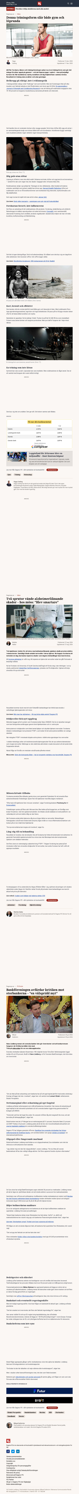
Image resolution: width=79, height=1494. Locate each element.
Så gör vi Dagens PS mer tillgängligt (18, 1482)
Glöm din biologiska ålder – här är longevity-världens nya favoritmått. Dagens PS (43, 755)
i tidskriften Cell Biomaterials (29, 668)
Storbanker (59, 1412)
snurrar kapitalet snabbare (15, 1126)
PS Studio (20, 986)
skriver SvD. (43, 197)
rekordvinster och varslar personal (28, 1377)
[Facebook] (8, 1451)
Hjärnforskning (35, 905)
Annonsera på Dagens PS (15, 1475)
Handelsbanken (30, 1412)
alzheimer (11, 905)
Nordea (42, 1412)
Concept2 (50, 211)
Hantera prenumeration (14, 1456)
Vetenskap (28, 475)
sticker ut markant (58, 1133)
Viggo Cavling (18, 481)
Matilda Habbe (18, 912)
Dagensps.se (10, 14)
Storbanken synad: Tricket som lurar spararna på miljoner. (30, 1222)
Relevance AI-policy (13, 1473)
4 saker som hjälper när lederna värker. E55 (30, 896)
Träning (17, 475)
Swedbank (11, 1416)
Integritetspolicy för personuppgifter (18, 1466)
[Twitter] (13, 1451)
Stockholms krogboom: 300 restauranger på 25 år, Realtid (34, 261)
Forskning (22, 905)
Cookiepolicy (10, 1468)
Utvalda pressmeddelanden (15, 1459)
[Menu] (71, 3)
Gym (9, 475)
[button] (39, 153)
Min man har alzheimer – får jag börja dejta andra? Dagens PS (36, 714)
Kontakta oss (10, 1461)
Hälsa (18, 14)
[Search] (68, 3)
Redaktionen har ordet (13, 1477)
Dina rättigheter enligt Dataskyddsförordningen (22, 1470)
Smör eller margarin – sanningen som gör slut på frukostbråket (36, 201)
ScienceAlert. (11, 805)
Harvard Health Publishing (52, 188)
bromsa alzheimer (15, 659)
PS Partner (10, 1480)
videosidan (16, 1048)
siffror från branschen (25, 1296)
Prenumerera (52, 470)
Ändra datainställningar (14, 1484)
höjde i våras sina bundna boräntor (30, 1237)
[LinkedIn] (18, 1451)
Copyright (9, 1463)
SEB (50, 1412)
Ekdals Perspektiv (14, 1412)
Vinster (21, 1416)
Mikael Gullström (19, 1423)
